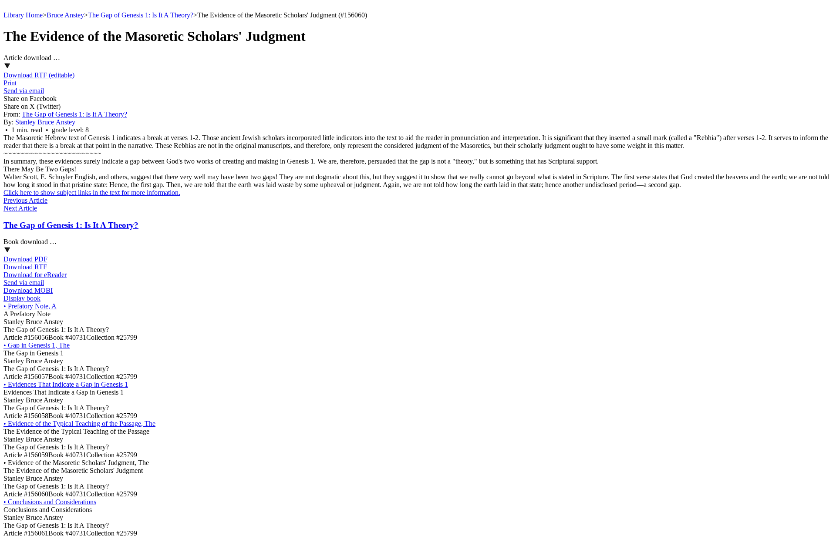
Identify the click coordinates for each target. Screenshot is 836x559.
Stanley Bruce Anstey (45, 122)
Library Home (23, 15)
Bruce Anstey (65, 15)
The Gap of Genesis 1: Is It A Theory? (140, 15)
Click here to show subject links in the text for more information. (91, 192)
